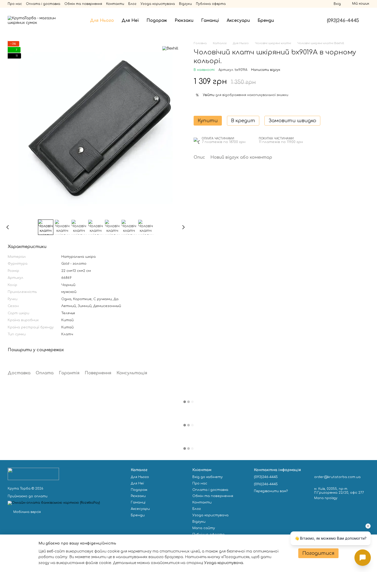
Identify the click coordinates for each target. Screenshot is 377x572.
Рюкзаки (184, 20)
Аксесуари (238, 20)
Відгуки (185, 4)
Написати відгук (265, 70)
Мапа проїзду (326, 498)
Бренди (265, 20)
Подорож (156, 20)
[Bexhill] (170, 48)
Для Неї (130, 20)
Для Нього (102, 20)
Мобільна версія (26, 512)
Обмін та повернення (83, 4)
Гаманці (210, 20)
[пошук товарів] (287, 20)
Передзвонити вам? (271, 491)
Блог (132, 4)
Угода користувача (158, 4)
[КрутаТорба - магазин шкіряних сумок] (33, 473)
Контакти (115, 4)
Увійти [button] (208, 95)
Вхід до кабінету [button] (207, 477)
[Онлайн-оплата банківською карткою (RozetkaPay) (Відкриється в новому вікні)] (54, 502)
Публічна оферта (211, 4)
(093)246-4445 (343, 20)
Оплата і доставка (43, 4)
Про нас (15, 4)
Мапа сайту (203, 528)
